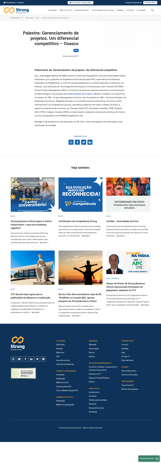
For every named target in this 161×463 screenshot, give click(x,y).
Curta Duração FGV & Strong (103, 10)
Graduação (52, 10)
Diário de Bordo (128, 360)
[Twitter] (37, 358)
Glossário (92, 404)
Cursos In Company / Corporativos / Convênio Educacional (103, 368)
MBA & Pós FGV (66, 10)
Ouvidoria (92, 396)
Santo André (94, 349)
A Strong (130, 10)
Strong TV (126, 356)
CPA (57, 356)
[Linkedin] (31, 358)
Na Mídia (125, 349)
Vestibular (60, 375)
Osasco (92, 356)
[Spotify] (43, 358)
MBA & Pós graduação (65, 405)
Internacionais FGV (82, 10)
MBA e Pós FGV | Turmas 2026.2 (80, 3)
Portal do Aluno (150, 3)
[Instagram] (13, 358)
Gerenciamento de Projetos (80, 94)
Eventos (125, 345)
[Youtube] (19, 358)
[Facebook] (25, 358)
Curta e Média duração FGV (67, 390)
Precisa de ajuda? (147, 458)
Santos (92, 353)
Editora (92, 382)
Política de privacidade (98, 400)
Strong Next (141, 10)
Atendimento (94, 392)
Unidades (120, 10)
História (59, 349)
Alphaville (92, 345)
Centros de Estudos (130, 375)
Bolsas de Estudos (96, 408)
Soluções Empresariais (133, 3)
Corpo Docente (128, 385)
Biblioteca (60, 353)
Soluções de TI (95, 374)
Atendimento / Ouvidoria (15, 3)
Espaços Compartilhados (99, 378)
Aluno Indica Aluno (129, 371)
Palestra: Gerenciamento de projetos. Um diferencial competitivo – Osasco (55, 18)
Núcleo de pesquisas (130, 389)
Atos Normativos (63, 360)
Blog (37, 18)
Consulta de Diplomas (65, 364)
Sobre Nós (60, 345)
